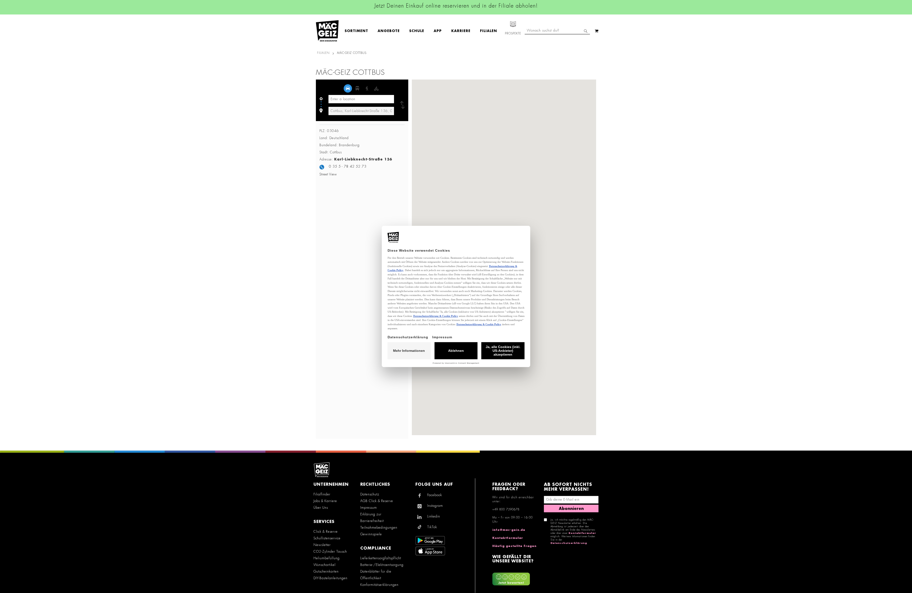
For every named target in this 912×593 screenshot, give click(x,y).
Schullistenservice (327, 538)
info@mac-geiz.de (508, 529)
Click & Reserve (326, 531)
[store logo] (327, 30)
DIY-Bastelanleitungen (330, 578)
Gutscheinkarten (326, 571)
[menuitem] (359, 31)
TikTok (432, 527)
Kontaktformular (507, 538)
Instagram (435, 505)
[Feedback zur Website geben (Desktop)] (515, 577)
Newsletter (322, 544)
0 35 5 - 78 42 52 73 (347, 166)
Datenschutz (369, 494)
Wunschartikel (325, 564)
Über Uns (321, 507)
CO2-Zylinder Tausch (330, 551)
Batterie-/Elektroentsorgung (382, 564)
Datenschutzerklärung (569, 543)
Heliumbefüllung (327, 558)
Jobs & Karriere (325, 501)
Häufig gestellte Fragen (514, 546)
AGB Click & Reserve (376, 501)
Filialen (323, 53)
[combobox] (557, 30)
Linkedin (433, 516)
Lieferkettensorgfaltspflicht (380, 558)
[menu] (423, 31)
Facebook (434, 495)
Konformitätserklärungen (379, 584)
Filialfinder (322, 494)
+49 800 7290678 (505, 509)
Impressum (368, 507)
